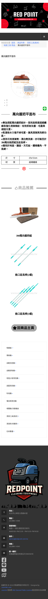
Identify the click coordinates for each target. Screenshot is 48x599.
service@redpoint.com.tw (18, 539)
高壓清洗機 (11, 386)
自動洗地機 (11, 363)
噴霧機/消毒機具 (13, 408)
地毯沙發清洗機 (12, 378)
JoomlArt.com (6, 587)
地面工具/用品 (9, 45)
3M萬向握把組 (24, 235)
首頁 (13, 43)
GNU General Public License (22, 590)
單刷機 (9, 355)
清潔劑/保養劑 (12, 424)
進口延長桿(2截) (24, 274)
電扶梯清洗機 (12, 401)
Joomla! (4, 590)
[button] (26, 100)
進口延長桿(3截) (24, 313)
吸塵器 (9, 348)
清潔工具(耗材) (33, 43)
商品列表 (21, 43)
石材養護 (10, 431)
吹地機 (9, 393)
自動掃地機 (11, 371)
